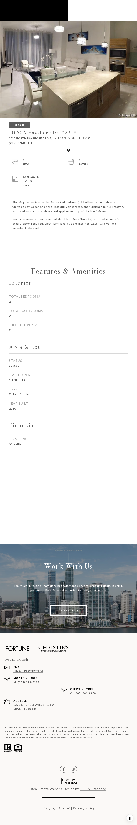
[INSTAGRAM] (73, 769)
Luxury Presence (93, 789)
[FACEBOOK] (63, 769)
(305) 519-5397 (28, 682)
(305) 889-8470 (85, 693)
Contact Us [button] (68, 610)
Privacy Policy (84, 808)
